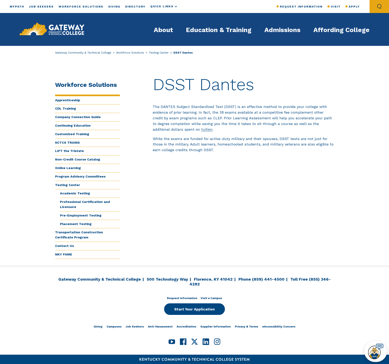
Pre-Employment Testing (81, 215)
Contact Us (64, 246)
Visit (335, 6)
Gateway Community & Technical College (83, 52)
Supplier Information (215, 326)
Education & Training (218, 30)
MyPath (17, 6)
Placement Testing (76, 224)
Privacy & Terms (246, 326)
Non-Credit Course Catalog (77, 159)
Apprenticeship (67, 100)
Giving (114, 6)
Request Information (301, 6)
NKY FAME (63, 254)
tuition (207, 129)
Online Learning (68, 168)
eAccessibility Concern (278, 326)
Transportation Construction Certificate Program (79, 234)
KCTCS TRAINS (67, 142)
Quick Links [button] (161, 6)
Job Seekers (41, 6)
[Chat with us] (375, 351)
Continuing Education (73, 125)
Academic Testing (75, 193)
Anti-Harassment (160, 326)
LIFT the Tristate (69, 151)
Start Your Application (194, 309)
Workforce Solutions (81, 6)
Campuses (114, 326)
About (163, 30)
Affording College (341, 30)
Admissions (282, 30)
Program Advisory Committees (80, 176)
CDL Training (65, 108)
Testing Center (159, 52)
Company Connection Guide (78, 117)
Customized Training (72, 134)
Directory (135, 6)
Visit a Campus (211, 298)
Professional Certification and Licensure (85, 204)
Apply (354, 6)
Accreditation (186, 326)
